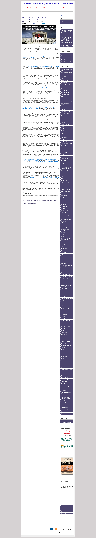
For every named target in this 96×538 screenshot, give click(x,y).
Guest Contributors (65, 55)
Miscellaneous (64, 53)
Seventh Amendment (66, 362)
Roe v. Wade (64, 343)
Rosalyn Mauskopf (65, 349)
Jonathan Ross (64, 210)
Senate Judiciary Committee (64, 359)
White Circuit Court (65, 407)
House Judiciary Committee (64, 175)
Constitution (64, 118)
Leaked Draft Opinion (66, 259)
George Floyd (64, 163)
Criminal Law (64, 130)
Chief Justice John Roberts (65, 104)
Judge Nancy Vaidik (65, 227)
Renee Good (64, 330)
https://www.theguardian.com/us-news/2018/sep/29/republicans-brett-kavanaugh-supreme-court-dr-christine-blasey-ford (40, 139)
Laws (62, 254)
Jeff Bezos (63, 193)
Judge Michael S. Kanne (66, 225)
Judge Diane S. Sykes (66, 215)
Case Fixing (63, 99)
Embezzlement (64, 152)
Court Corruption (65, 124)
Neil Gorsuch (64, 300)
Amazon (63, 78)
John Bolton (63, 200)
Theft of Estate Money (66, 383)
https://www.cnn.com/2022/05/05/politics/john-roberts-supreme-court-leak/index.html (38, 62)
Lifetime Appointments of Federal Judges (66, 266)
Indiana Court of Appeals (67, 182)
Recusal (63, 328)
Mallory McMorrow (65, 274)
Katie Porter (64, 250)
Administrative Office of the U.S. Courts (66, 69)
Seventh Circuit (64, 364)
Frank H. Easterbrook (66, 160)
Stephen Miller (64, 377)
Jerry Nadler (64, 195)
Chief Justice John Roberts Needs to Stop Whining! (66, 108)
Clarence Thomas (65, 113)
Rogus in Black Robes (66, 345)
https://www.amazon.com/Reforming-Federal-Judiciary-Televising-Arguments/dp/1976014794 (39, 87)
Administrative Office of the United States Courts (66, 73)
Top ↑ (61, 529)
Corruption (63, 122)
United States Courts (66, 400)
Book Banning (64, 90)
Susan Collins (64, 381)
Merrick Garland (65, 281)
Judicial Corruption (65, 241)
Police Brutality (64, 314)
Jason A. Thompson (65, 189)
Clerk (62, 115)
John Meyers (64, 204)
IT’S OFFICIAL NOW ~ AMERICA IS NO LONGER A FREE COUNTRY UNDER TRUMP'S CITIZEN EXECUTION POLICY (66, 38)
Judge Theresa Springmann (64, 233)
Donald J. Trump (65, 145)
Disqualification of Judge (66, 143)
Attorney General (65, 82)
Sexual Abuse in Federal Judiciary (66, 366)
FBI (62, 156)
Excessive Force (64, 154)
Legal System (64, 263)
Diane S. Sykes (64, 135)
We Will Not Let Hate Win (67, 405)
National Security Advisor (67, 298)
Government (64, 165)
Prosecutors (64, 324)
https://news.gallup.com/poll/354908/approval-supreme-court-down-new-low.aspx (43, 66)
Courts (62, 126)
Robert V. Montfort (65, 341)
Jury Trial (63, 246)
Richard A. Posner (65, 334)
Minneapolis (64, 288)
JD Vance (63, 187)
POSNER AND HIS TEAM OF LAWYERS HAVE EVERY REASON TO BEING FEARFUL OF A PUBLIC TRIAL (67, 44)
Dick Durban (64, 139)
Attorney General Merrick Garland (67, 85)
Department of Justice (66, 133)
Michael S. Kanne (65, 283)
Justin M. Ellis (64, 248)
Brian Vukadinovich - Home (67, 23)
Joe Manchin (64, 197)
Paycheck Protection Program (65, 305)
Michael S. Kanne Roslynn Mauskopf (67, 286)
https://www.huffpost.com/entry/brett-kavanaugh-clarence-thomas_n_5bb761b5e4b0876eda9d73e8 (40, 147)
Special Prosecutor (65, 373)
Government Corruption (66, 170)
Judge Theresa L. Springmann (65, 229)
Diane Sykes (64, 137)
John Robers (64, 206)
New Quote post (63, 513)
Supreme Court (64, 379)
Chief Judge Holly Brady (66, 101)
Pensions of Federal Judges (65, 309)
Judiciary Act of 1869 (65, 244)
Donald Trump (64, 148)
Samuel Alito (64, 356)
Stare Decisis (64, 375)
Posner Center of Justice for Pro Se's (66, 321)
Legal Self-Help (64, 261)
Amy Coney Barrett (65, 80)
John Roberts (64, 208)
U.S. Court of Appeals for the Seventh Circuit (66, 393)
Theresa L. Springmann (66, 386)
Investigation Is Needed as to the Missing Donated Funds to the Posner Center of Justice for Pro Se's (67, 32)
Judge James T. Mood (66, 217)
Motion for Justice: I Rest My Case (66, 295)
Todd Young (63, 388)
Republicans (64, 332)
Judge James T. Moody (66, 219)
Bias (62, 88)
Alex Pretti (63, 76)
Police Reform (64, 316)
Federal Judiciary (65, 158)
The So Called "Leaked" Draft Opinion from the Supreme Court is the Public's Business (38, 19)
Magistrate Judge (65, 268)
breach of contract (65, 409)
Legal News (63, 57)
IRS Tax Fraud (64, 180)
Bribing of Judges (65, 96)
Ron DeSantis (64, 347)
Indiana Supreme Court (66, 185)
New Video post (63, 511)
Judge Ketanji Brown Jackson (65, 222)
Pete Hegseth (64, 312)
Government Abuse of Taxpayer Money (66, 168)
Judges (62, 236)
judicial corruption (65, 411)
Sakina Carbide (64, 354)
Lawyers (63, 256)
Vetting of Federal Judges (66, 403)
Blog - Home (63, 21)
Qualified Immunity (65, 326)
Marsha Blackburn (65, 278)
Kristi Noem (64, 252)
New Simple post (63, 509)
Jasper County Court (65, 191)
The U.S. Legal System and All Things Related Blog (66, 421)
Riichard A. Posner (65, 339)
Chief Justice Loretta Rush (67, 111)
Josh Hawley (64, 212)
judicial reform (64, 413)
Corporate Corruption (66, 120)
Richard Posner (64, 337)
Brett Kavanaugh (65, 94)
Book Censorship (65, 92)
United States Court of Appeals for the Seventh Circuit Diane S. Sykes (66, 397)
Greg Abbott (64, 173)
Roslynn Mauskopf (65, 352)
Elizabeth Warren (65, 150)
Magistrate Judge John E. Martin (66, 271)
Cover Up (63, 128)
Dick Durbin (64, 141)
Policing (63, 318)
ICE (62, 178)
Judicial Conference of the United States (66, 239)
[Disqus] (40, 219)
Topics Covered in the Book (66, 61)
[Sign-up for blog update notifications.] (51, 529)
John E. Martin (64, 202)
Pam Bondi (63, 303)
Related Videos (64, 59)
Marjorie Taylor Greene (66, 276)
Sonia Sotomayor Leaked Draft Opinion (67, 370)
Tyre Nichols (64, 390)
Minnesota (63, 290)
